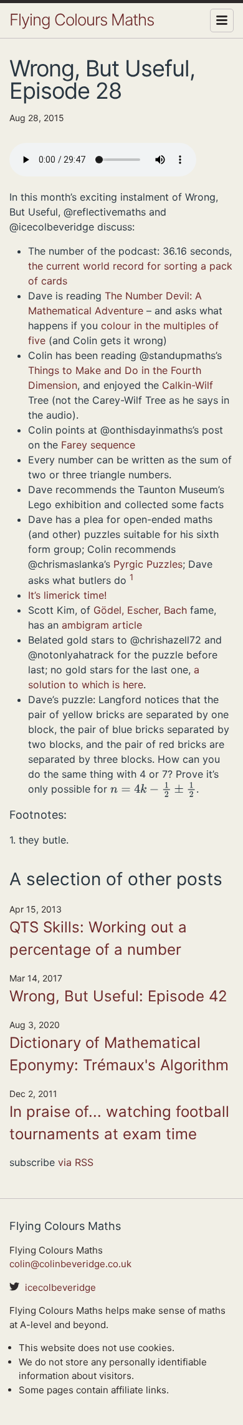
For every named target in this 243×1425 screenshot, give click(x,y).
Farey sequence (98, 445)
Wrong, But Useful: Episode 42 (118, 996)
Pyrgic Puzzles (148, 564)
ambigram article (102, 625)
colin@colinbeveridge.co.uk (70, 1264)
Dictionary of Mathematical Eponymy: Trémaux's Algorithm (119, 1054)
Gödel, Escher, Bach (140, 610)
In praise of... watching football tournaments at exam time (119, 1123)
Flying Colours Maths (81, 19)
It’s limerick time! (67, 595)
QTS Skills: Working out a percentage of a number (98, 938)
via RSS (75, 1162)
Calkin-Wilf (187, 385)
